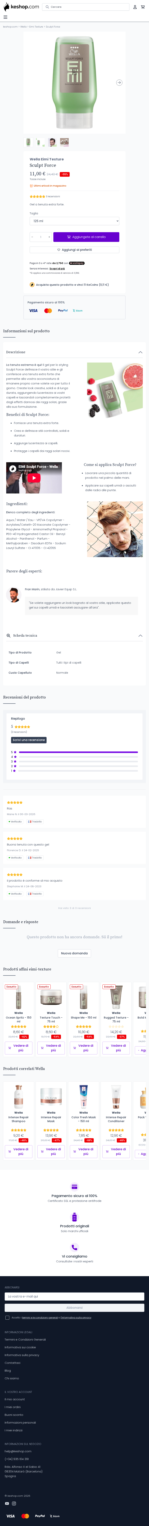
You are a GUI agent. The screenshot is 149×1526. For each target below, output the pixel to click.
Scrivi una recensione (29, 740)
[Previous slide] (30, 83)
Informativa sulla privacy (22, 1355)
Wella (23, 26)
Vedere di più (20, 1048)
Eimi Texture (36, 26)
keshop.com (10, 26)
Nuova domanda (74, 953)
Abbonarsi (74, 1307)
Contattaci (12, 1363)
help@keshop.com (18, 1451)
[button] (28, 142)
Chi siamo (12, 1378)
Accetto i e (51, 1317)
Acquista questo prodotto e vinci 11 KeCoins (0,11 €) (72, 285)
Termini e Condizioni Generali (25, 1339)
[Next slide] (119, 83)
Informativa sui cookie (20, 1347)
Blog (8, 1370)
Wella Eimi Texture (47, 159)
